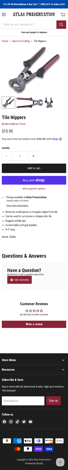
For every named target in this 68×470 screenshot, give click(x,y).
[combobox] (29, 24)
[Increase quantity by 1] (33, 156)
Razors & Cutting (21, 41)
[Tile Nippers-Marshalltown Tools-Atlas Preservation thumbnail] (8, 102)
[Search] (61, 24)
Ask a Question (21, 279)
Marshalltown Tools (15, 124)
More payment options (34, 188)
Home (5, 41)
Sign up (53, 400)
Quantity (6, 148)
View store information (17, 205)
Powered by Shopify (34, 463)
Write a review (34, 324)
